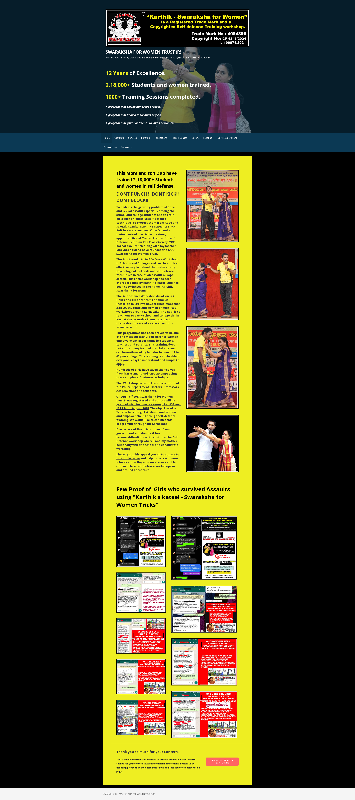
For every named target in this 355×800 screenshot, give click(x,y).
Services (132, 137)
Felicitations (161, 137)
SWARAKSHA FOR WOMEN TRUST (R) (143, 52)
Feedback (208, 137)
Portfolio (145, 137)
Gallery (195, 137)
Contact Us (126, 147)
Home (106, 137)
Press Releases (179, 137)
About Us (119, 137)
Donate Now (110, 147)
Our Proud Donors (227, 137)
